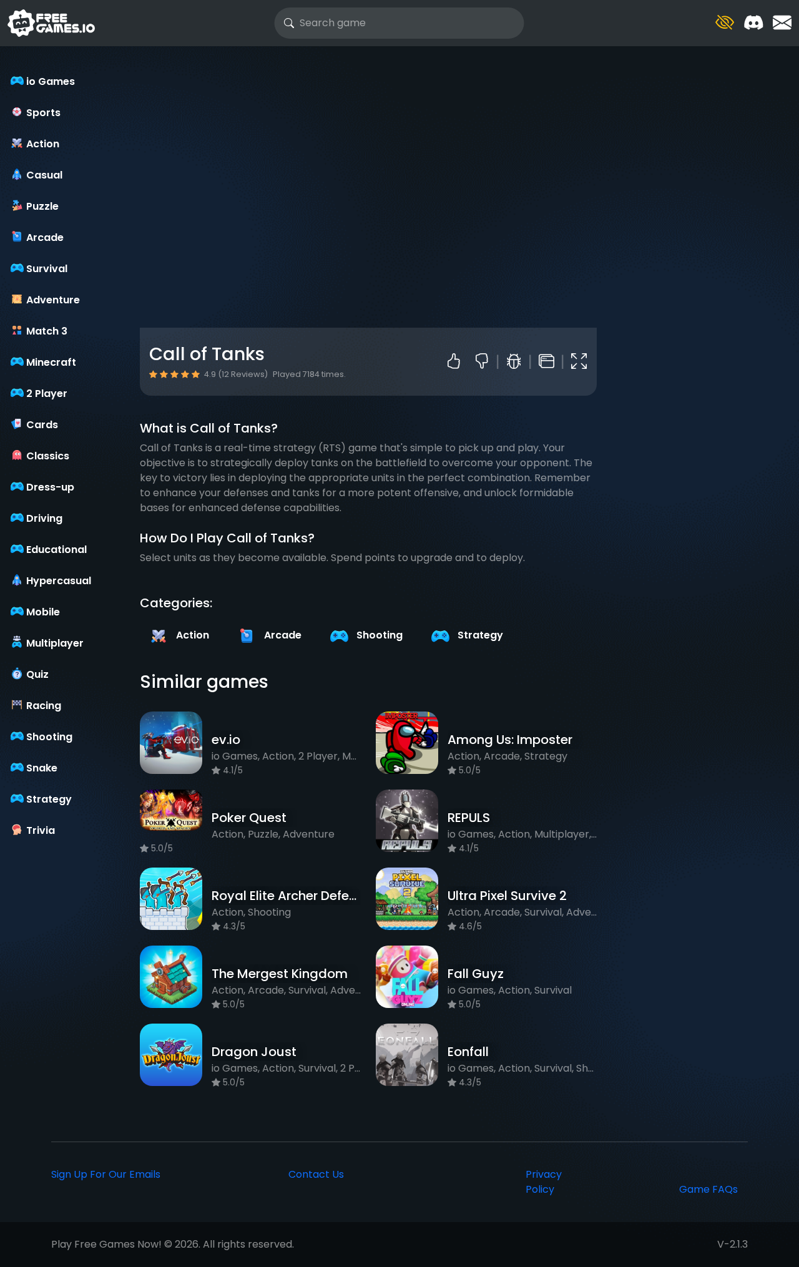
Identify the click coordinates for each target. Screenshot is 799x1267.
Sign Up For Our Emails (105, 1174)
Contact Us (316, 1174)
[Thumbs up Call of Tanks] (456, 362)
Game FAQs (708, 1189)
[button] (724, 23)
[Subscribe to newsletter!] (782, 23)
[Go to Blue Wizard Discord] (753, 23)
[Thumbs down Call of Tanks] (487, 362)
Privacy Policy (544, 1181)
